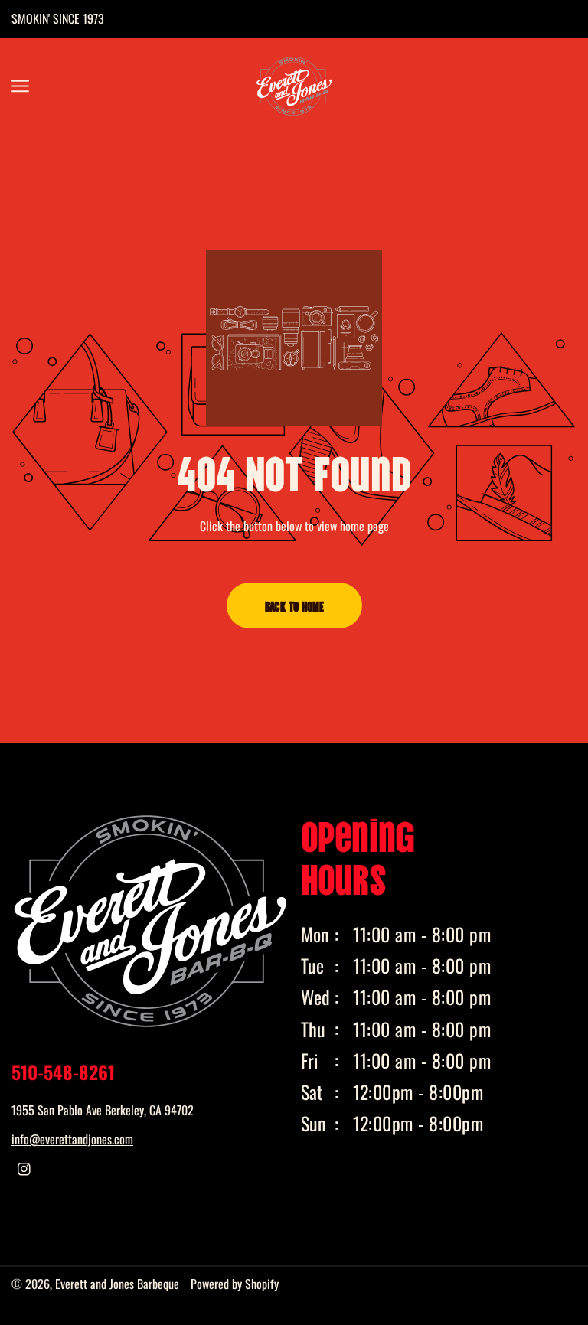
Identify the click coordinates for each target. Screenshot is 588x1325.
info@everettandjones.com (72, 1139)
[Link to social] (24, 1169)
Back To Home (294, 605)
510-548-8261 (63, 1071)
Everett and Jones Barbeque (117, 1283)
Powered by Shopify (235, 1283)
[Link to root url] (294, 86)
